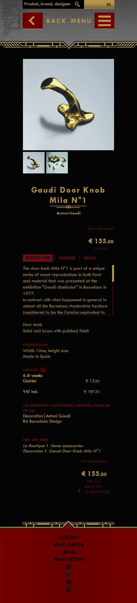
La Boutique (34, 445)
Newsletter (68, 559)
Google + (69, 582)
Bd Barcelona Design (42, 421)
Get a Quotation (101, 228)
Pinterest (68, 574)
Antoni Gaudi (58, 415)
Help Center (69, 545)
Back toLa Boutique (97, 489)
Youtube (68, 589)
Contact (68, 537)
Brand (89, 257)
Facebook (68, 567)
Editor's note (38, 257)
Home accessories (67, 445)
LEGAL (68, 552)
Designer (67, 257)
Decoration (33, 415)
